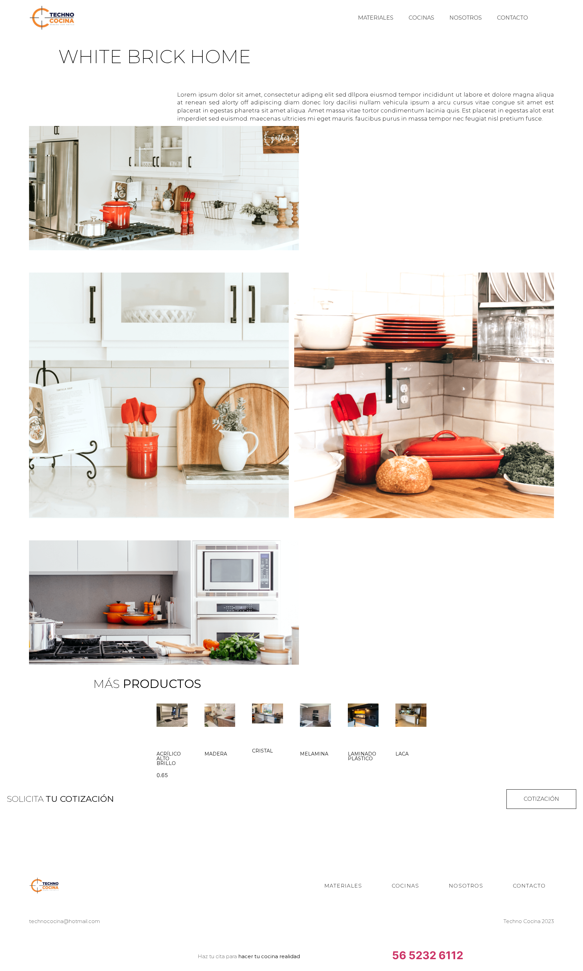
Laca (402, 754)
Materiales (375, 18)
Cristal (262, 751)
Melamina (314, 754)
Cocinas (421, 18)
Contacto (512, 18)
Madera (215, 754)
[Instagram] (262, 885)
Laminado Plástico (362, 756)
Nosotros (465, 18)
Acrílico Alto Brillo (169, 758)
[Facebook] (242, 885)
